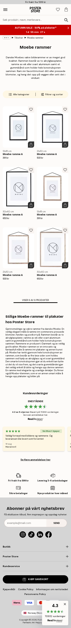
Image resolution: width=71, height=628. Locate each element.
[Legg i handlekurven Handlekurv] (31, 144)
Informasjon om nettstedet (52, 589)
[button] (55, 613)
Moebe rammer (35, 37)
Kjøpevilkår (9, 589)
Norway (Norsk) (36, 613)
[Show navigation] (5, 9)
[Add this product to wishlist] (31, 109)
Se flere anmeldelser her (35, 459)
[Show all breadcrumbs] (6, 37)
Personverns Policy (35, 594)
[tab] (58, 9)
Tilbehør (18, 37)
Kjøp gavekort (38, 579)
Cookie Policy (25, 589)
